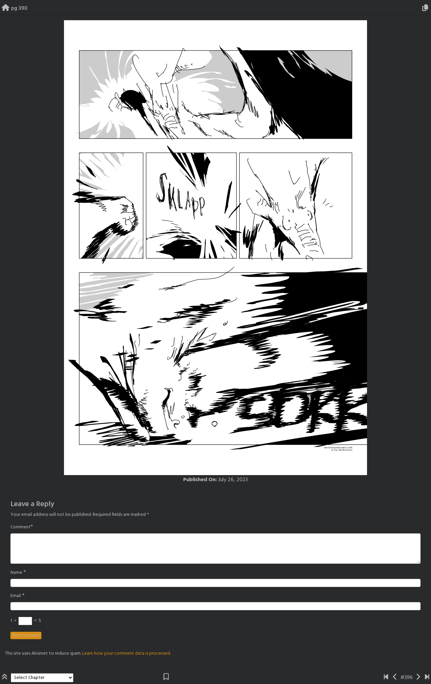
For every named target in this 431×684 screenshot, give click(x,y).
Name (16, 572)
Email (15, 596)
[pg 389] (395, 677)
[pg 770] (427, 677)
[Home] (5, 8)
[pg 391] (418, 677)
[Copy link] (426, 8)
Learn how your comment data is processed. (126, 653)
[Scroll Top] (5, 677)
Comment (20, 527)
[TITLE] (386, 677)
